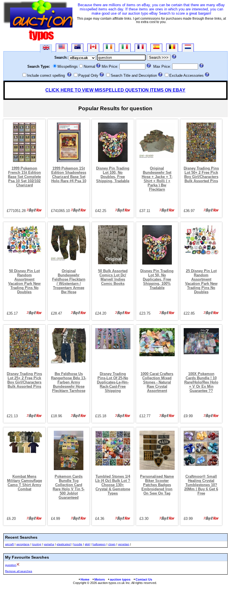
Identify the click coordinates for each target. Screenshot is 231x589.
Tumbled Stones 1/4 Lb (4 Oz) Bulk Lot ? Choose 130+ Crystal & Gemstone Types (112, 484)
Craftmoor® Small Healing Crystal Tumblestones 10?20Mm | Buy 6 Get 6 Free (201, 484)
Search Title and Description (134, 75)
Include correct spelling (46, 75)
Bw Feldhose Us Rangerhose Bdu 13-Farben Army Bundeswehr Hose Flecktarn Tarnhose (68, 382)
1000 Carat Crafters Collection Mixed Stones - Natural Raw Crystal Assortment (157, 382)
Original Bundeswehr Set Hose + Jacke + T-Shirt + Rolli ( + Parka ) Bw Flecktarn (157, 178)
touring (36, 544)
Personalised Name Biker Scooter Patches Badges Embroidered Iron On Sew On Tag (157, 484)
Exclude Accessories (186, 75)
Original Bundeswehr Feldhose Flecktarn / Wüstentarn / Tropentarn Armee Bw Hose (68, 281)
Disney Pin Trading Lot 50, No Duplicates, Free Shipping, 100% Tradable (157, 279)
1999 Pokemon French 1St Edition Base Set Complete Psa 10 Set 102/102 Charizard (24, 176)
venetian (123, 544)
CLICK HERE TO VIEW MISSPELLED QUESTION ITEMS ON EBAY (115, 90)
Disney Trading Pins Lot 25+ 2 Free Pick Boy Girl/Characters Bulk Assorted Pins (24, 380)
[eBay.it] (125, 48)
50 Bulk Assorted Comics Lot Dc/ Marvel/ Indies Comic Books (113, 277)
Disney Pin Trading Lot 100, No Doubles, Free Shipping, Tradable (112, 174)
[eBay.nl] (188, 48)
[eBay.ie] (109, 48)
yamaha (49, 544)
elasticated (64, 544)
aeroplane (23, 544)
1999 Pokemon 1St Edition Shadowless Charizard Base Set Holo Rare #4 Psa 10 (68, 174)
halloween (99, 544)
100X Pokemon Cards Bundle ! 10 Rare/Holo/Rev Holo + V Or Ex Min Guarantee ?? (201, 382)
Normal (89, 66)
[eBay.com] (62, 48)
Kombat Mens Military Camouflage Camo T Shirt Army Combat (24, 482)
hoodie (77, 544)
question (10, 565)
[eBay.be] (172, 48)
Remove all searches (18, 571)
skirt (87, 544)
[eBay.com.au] (77, 48)
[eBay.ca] (93, 48)
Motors (99, 579)
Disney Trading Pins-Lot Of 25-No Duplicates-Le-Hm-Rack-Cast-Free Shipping (113, 382)
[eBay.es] (156, 48)
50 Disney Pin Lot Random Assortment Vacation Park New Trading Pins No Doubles (24, 281)
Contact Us (144, 579)
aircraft (9, 544)
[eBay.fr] (140, 48)
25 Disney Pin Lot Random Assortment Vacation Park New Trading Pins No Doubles (201, 281)
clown (111, 544)
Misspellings (67, 66)
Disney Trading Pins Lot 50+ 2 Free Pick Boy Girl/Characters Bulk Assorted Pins (201, 174)
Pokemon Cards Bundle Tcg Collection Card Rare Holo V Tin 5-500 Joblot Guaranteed (69, 487)
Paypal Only (88, 75)
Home (85, 579)
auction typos (120, 579)
